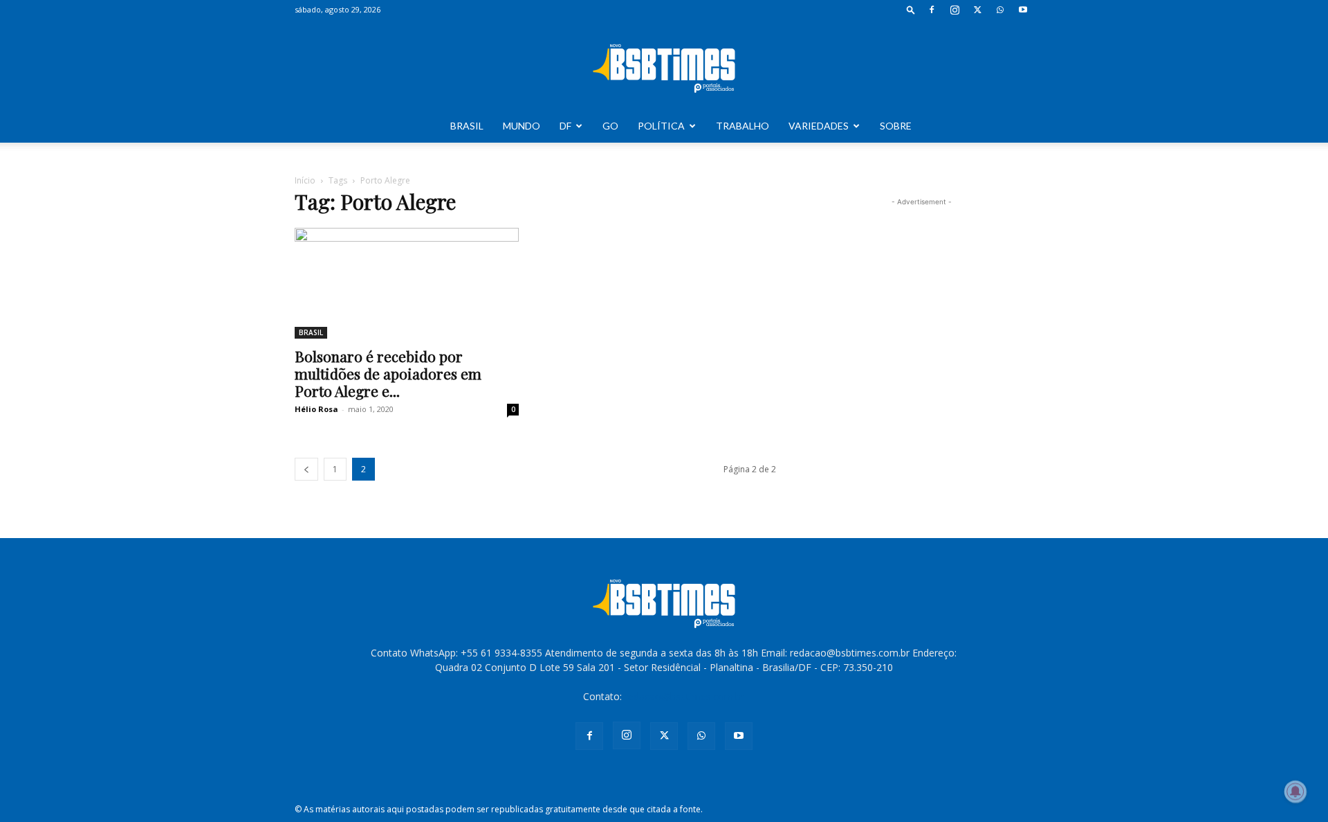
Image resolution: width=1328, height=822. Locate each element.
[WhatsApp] (1000, 9)
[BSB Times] (664, 65)
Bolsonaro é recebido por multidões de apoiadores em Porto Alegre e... (388, 373)
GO (610, 126)
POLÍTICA (661, 126)
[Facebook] (931, 9)
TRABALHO (742, 126)
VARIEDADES (818, 126)
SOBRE (896, 126)
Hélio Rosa (316, 409)
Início (305, 180)
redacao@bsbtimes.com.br (684, 696)
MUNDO (521, 126)
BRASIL (466, 126)
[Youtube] (1023, 9)
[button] (911, 9)
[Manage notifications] (1295, 791)
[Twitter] (977, 9)
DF (565, 126)
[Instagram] (954, 9)
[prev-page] (306, 469)
